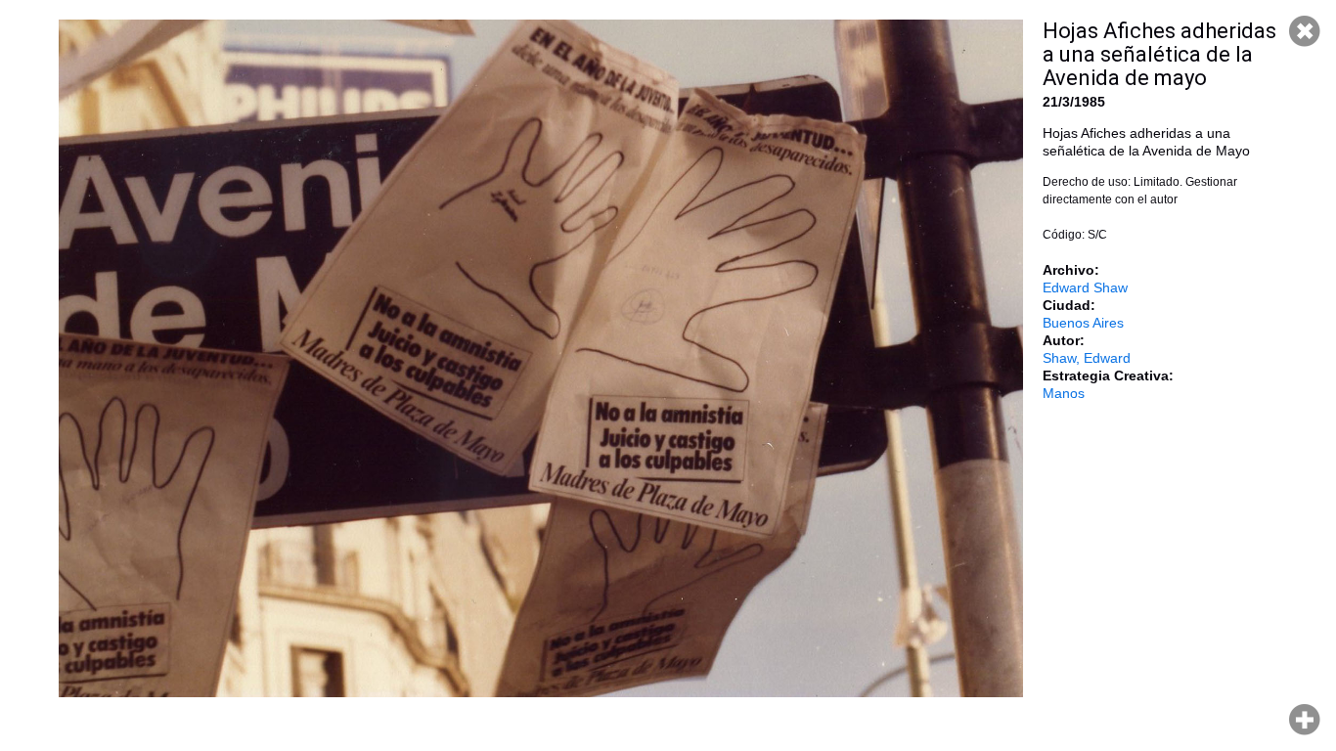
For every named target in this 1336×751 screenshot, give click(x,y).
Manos (1064, 393)
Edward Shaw (1085, 287)
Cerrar (1304, 31)
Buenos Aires (1083, 323)
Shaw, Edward (1087, 358)
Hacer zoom (1304, 719)
